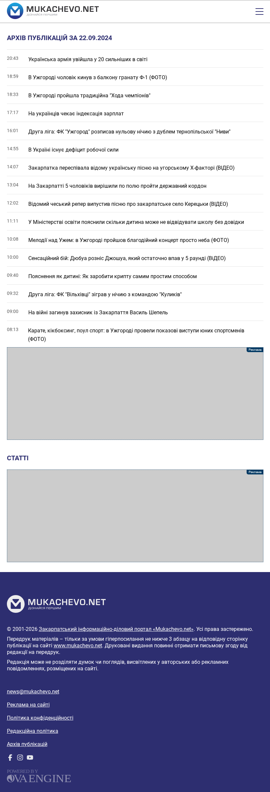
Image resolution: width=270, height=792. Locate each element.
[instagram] (20, 759)
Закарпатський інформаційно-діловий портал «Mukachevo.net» (116, 629)
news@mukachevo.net (33, 691)
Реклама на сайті (28, 705)
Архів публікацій (27, 744)
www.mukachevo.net (78, 645)
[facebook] (10, 759)
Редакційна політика (32, 731)
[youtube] (30, 759)
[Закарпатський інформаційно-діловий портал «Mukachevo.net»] (53, 11)
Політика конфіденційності (40, 718)
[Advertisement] (135, 394)
